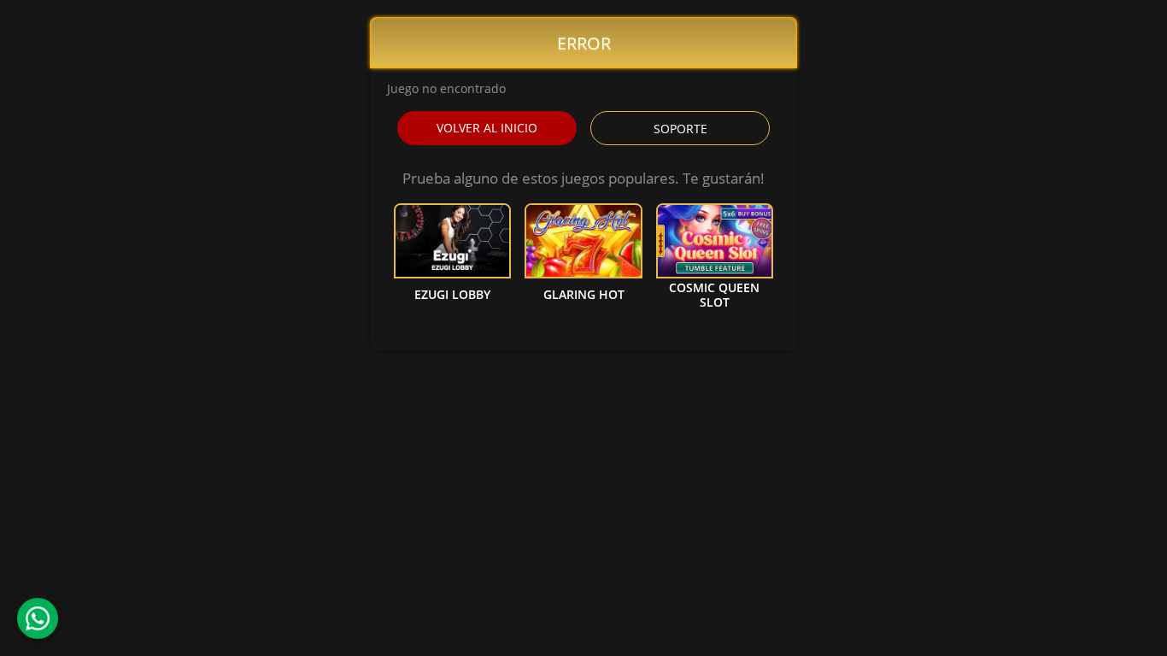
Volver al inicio (487, 128)
